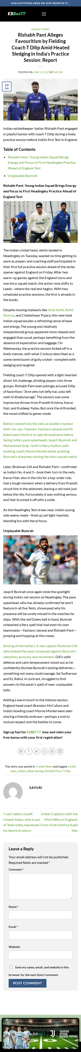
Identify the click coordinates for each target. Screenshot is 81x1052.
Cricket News (40, 29)
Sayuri (58, 72)
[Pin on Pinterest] (52, 751)
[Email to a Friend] (44, 751)
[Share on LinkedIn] (60, 751)
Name (14, 906)
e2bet (21, 771)
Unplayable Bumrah (22, 175)
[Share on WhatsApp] (21, 751)
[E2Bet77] (20, 14)
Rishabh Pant (53, 771)
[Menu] (43, 14)
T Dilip (66, 771)
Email (13, 927)
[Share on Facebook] (28, 751)
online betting (35, 771)
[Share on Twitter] (36, 751)
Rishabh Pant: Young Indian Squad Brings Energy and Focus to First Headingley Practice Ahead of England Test (41, 162)
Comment (16, 869)
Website (14, 947)
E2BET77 (34, 732)
